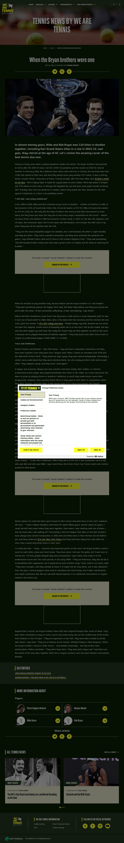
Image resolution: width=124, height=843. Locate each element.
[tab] (31, 394)
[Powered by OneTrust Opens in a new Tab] (96, 456)
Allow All (97, 450)
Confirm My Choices (31, 450)
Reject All (81, 450)
